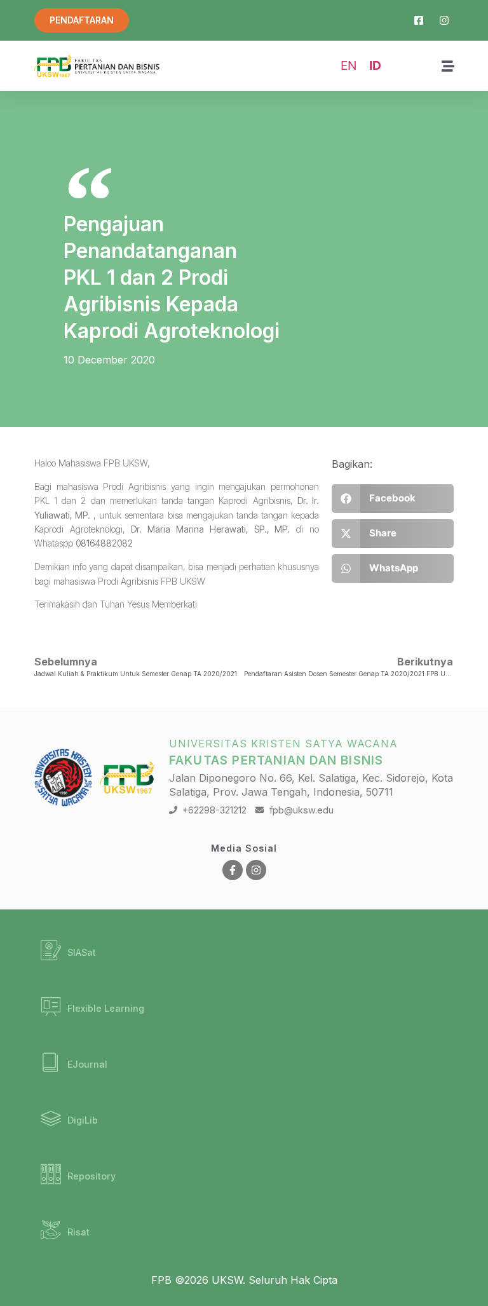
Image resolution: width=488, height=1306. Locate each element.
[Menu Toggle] (448, 66)
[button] (393, 498)
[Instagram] (256, 870)
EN (348, 65)
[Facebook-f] (232, 870)
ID (375, 65)
